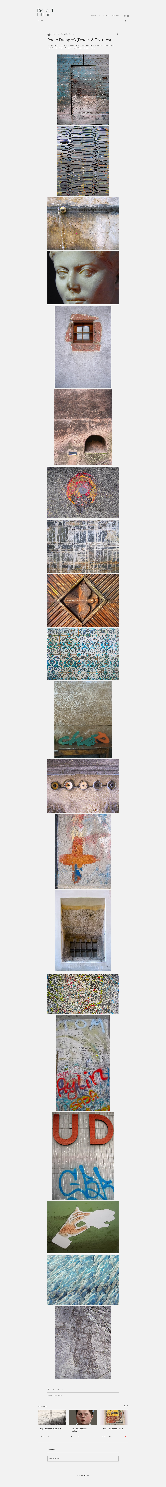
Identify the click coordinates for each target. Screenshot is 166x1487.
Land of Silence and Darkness (79, 1430)
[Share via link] (62, 1389)
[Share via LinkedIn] (58, 1389)
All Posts (40, 21)
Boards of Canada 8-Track (113, 1429)
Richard (45, 10)
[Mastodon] (125, 16)
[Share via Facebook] (48, 1389)
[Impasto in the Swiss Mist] (52, 1417)
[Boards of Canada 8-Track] (114, 1417)
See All (126, 1406)
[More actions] (117, 34)
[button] (126, 21)
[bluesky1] (128, 16)
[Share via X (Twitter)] (53, 1389)
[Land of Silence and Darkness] (83, 1417)
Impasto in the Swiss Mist (50, 1429)
